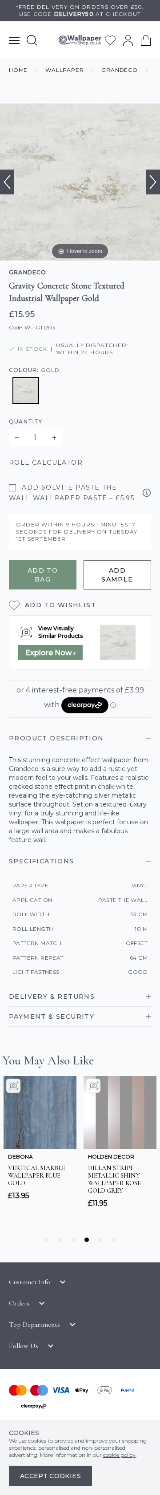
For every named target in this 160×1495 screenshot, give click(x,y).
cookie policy (119, 1454)
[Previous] (7, 182)
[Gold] (26, 390)
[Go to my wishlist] (110, 40)
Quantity (26, 421)
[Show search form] (32, 40)
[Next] (153, 182)
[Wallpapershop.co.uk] (80, 40)
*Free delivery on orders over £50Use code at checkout (80, 10)
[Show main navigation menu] (14, 40)
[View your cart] (145, 40)
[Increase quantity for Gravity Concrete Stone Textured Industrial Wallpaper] (54, 438)
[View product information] (146, 492)
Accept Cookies (50, 1476)
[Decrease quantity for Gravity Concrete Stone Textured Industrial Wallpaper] (17, 438)
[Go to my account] (128, 40)
